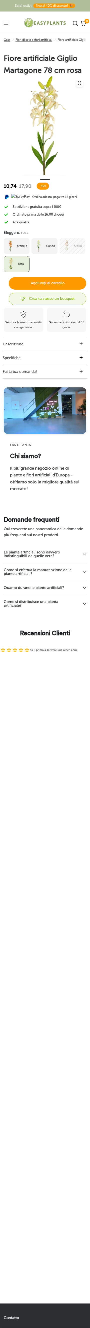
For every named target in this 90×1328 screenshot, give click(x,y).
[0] (82, 23)
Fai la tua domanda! (20, 371)
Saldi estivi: (44, 6)
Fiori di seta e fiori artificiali (34, 40)
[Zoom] (79, 83)
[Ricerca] (75, 23)
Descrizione (13, 344)
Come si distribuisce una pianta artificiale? (31, 603)
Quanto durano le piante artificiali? (34, 587)
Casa (7, 40)
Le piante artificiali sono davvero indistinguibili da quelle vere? (32, 554)
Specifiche (11, 358)
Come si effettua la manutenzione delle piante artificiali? (38, 572)
